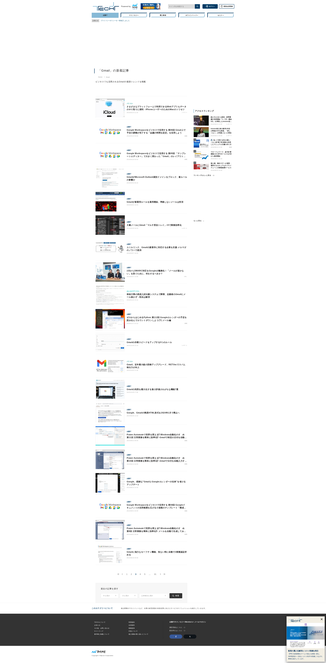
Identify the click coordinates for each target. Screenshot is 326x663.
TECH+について (99, 622)
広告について (133, 631)
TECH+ (100, 77)
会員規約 (132, 625)
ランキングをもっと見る (202, 175)
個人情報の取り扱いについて (138, 634)
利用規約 (132, 622)
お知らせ (97, 625)
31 (155, 574)
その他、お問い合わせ (101, 628)
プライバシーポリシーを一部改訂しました (115, 20)
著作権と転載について (101, 634)
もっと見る (197, 221)
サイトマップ (98, 631)
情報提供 (132, 628)
